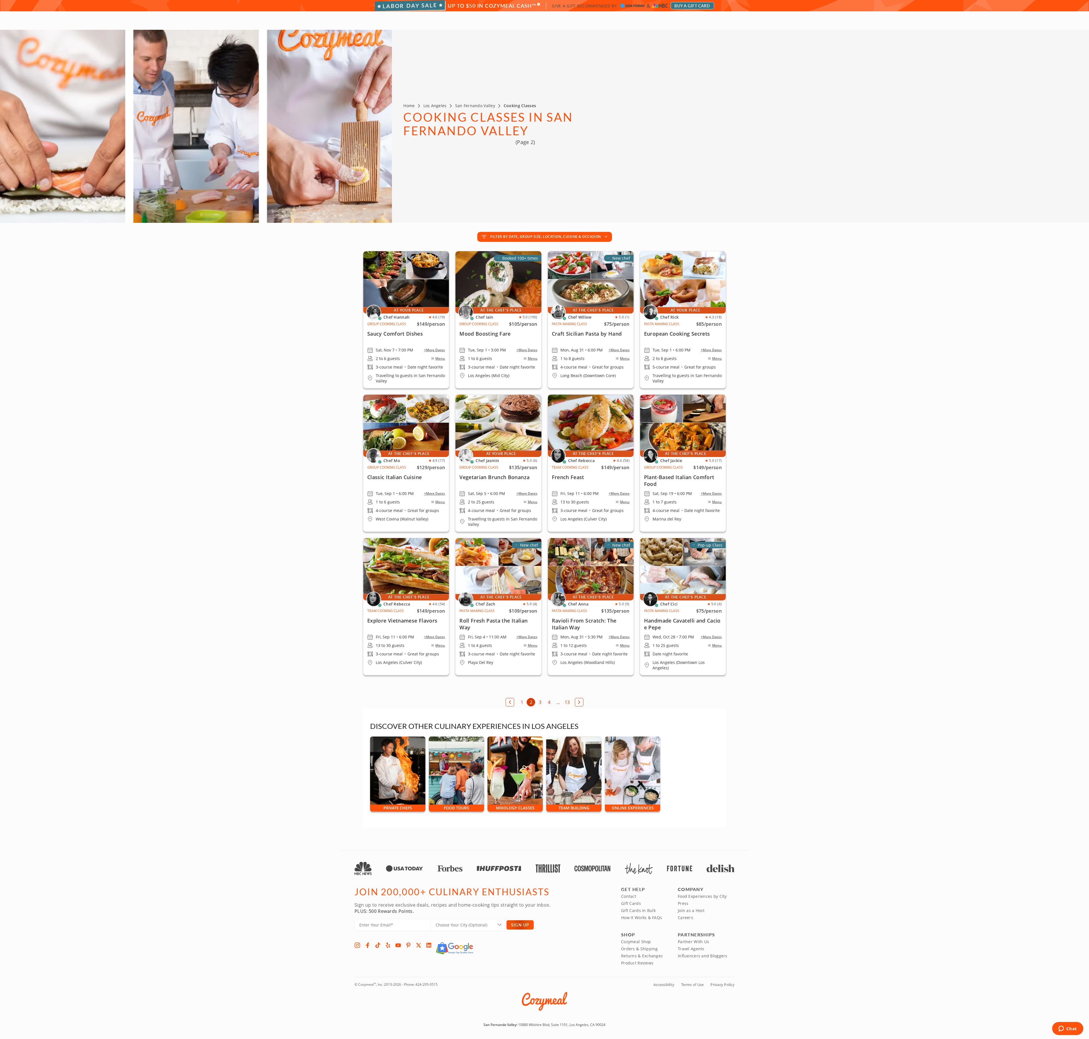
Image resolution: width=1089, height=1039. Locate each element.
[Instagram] (357, 945)
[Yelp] (388, 945)
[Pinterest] (408, 945)
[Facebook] (367, 945)
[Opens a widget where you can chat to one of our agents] (1067, 1029)
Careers (685, 917)
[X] (418, 945)
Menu (440, 358)
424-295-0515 (426, 984)
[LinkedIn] (429, 945)
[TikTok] (378, 945)
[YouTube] (398, 945)
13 (567, 702)
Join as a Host (691, 910)
